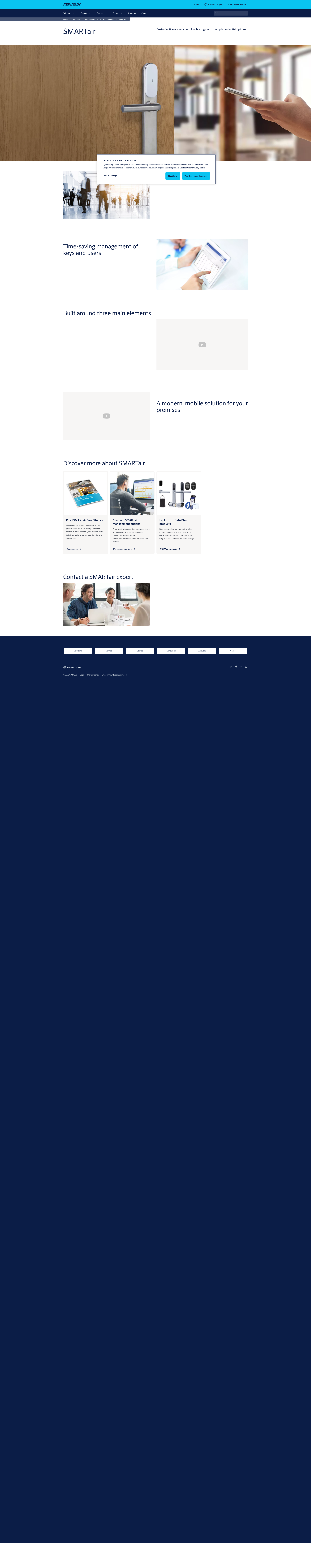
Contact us (117, 13)
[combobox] (231, 13)
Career (144, 13)
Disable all (173, 176)
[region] (156, 169)
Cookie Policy (186, 168)
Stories (100, 13)
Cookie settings (110, 176)
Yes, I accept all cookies (196, 176)
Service (84, 13)
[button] (73, 13)
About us (132, 13)
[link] (197, 4)
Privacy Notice (198, 168)
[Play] (202, 344)
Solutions (67, 13)
